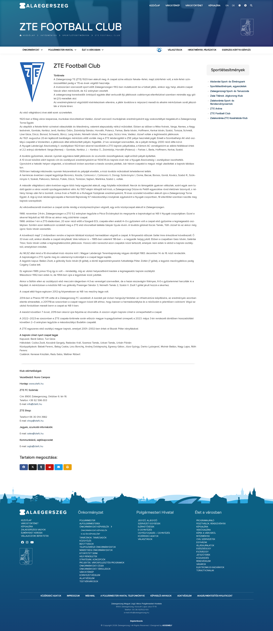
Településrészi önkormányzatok (97, 547)
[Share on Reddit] (50, 467)
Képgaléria (214, 6)
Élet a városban (91, 50)
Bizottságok (86, 544)
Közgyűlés (85, 541)
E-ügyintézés (145, 530)
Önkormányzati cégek (91, 566)
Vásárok (201, 564)
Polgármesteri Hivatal (60, 50)
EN (227, 6)
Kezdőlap (154, 6)
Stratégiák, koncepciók (92, 560)
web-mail (90, 596)
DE (233, 6)
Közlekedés (202, 558)
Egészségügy (203, 549)
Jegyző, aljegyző (147, 520)
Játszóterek (203, 555)
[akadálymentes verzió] (245, 6)
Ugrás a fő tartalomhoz (246, 1)
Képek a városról (206, 533)
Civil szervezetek (205, 539)
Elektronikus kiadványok (210, 567)
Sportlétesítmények (76, 35)
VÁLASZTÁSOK (175, 50)
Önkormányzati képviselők (94, 527)
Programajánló (205, 520)
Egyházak (201, 542)
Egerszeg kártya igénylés (236, 50)
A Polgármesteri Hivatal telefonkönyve (123, 596)
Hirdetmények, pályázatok (202, 50)
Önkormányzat (30, 50)
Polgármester (87, 520)
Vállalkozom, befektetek (35, 536)
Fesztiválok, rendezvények (211, 524)
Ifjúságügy (202, 552)
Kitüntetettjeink (88, 553)
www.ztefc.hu (36, 383)
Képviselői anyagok (161, 596)
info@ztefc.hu (34, 404)
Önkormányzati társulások (95, 569)
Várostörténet (194, 6)
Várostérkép (173, 6)
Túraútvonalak (205, 570)
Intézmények (49, 35)
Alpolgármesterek (89, 524)
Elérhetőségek (146, 527)
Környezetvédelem (89, 575)
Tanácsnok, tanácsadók (93, 538)
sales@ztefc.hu (35, 433)
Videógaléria (203, 530)
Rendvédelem (203, 561)
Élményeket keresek (32, 533)
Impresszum (73, 596)
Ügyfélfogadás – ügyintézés (154, 533)
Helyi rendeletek (88, 556)
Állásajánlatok (205, 545)
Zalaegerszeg (44, 5)
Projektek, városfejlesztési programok (101, 563)
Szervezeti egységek (149, 524)
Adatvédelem (184, 596)
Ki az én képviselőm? (90, 534)
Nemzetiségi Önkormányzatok (96, 550)
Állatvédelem (86, 578)
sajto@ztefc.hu (35, 446)
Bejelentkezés (136, 621)
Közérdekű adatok (148, 536)
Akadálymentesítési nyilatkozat (214, 596)
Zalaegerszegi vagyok (33, 530)
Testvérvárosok (88, 581)
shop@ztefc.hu (35, 421)
